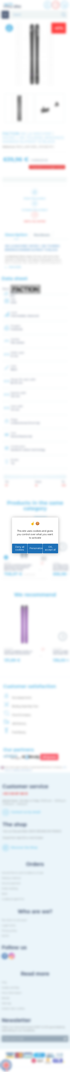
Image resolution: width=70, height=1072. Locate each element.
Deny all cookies (19, 548)
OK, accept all (50, 548)
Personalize (36, 548)
